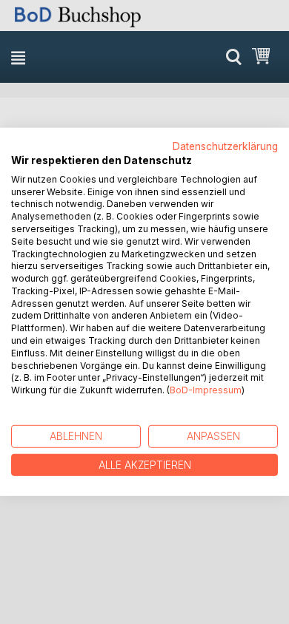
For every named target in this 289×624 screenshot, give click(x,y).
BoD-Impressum (206, 390)
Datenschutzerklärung (225, 146)
